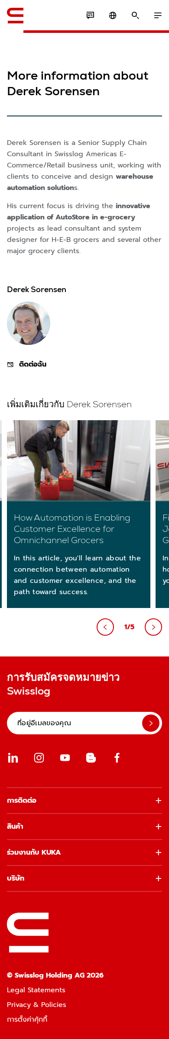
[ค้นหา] (135, 15)
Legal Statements (36, 990)
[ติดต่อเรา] (90, 15)
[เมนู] (157, 15)
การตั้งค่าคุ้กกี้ (27, 1019)
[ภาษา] (112, 15)
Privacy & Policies (36, 1005)
